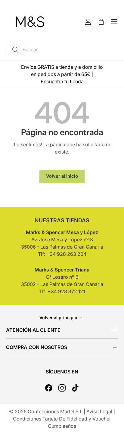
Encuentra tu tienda (62, 81)
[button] (101, 21)
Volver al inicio (62, 176)
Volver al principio (59, 317)
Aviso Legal (99, 411)
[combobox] (62, 49)
